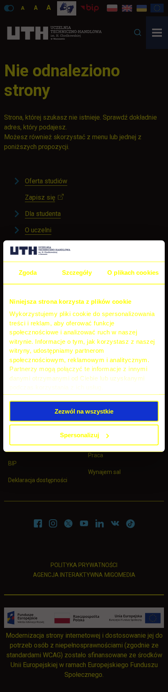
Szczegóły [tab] (77, 272)
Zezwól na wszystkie (84, 410)
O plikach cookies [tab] (133, 272)
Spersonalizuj (79, 435)
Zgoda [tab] (28, 272)
